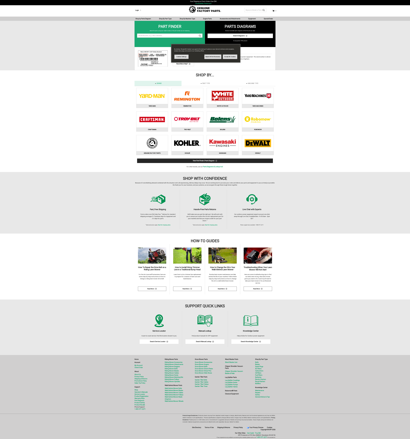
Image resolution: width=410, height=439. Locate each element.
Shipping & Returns (141, 379)
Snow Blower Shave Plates (204, 369)
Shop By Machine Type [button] (187, 19)
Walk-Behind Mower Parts (173, 385)
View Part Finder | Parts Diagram (204, 161)
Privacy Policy (139, 376)
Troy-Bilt (258, 433)
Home (137, 359)
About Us (138, 374)
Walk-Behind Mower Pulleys (174, 395)
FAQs (136, 390)
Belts (257, 362)
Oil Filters (258, 373)
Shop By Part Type (261, 359)
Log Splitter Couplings (232, 380)
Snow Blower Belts (201, 366)
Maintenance (259, 390)
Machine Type (253, 83)
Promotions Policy (141, 381)
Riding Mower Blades (172, 371)
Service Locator (140, 394)
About (137, 371)
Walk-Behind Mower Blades (174, 390)
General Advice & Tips (262, 397)
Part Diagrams (139, 400)
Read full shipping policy (164, 225)
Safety (257, 395)
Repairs (257, 392)
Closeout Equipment (232, 394)
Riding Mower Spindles (172, 381)
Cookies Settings (181, 56)
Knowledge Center (261, 387)
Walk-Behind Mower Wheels (174, 401)
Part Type (206, 83)
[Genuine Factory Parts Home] (205, 9)
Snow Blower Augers (202, 364)
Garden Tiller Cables (201, 382)
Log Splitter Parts (231, 377)
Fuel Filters (258, 375)
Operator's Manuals (141, 392)
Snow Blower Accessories (203, 362)
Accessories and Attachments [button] (230, 19)
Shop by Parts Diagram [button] (143, 19)
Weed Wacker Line (231, 362)
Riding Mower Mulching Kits (174, 377)
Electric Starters (260, 379)
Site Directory (196, 427)
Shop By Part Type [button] (165, 19)
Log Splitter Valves (231, 387)
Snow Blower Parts (201, 359)
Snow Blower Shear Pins (203, 371)
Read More (156, 289)
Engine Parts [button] (207, 19)
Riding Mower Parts (171, 359)
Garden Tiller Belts (201, 380)
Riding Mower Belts (171, 369)
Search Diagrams (239, 36)
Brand (159, 83)
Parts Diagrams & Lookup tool (213, 166)
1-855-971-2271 (140, 409)
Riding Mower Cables (172, 373)
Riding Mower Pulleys (172, 379)
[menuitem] (144, 19)
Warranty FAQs (140, 398)
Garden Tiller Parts (201, 377)
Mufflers (258, 383)
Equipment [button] (252, 19)
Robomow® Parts (231, 391)
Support (137, 387)
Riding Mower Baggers (172, 366)
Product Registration (141, 396)
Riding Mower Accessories (173, 362)
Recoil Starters (260, 381)
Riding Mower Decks (171, 375)
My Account (139, 365)
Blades (257, 364)
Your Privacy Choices (256, 427)
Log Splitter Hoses (231, 382)
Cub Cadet (250, 433)
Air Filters (258, 369)
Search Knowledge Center (249, 341)
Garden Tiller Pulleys (202, 384)
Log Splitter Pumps (231, 384)
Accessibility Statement (203, 3)
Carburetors (259, 371)
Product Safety (140, 403)
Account (137, 362)
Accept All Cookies (230, 56)
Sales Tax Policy (140, 383)
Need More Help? (182, 64)
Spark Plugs (259, 366)
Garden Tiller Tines (201, 386)
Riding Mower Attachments (174, 364)
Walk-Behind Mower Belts (173, 388)
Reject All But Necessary (213, 56)
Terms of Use (209, 427)
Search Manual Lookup (203, 341)
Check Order (139, 367)
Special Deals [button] (268, 19)
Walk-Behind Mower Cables (174, 392)
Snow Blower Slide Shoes (203, 373)
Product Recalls (140, 405)
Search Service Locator (157, 341)
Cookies (269, 427)
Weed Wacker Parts (231, 359)
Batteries (258, 377)
